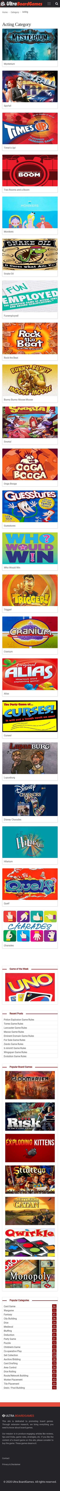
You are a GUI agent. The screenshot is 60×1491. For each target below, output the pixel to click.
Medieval (8, 1326)
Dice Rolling (10, 1371)
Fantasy (8, 1314)
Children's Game (12, 1347)
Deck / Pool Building (14, 1387)
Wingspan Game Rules (15, 1052)
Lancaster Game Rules (15, 1027)
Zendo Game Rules (13, 1044)
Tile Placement (11, 1383)
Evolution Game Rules (15, 1056)
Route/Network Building (16, 1375)
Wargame (9, 1310)
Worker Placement (13, 1379)
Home (5, 12)
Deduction (9, 1335)
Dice (6, 1322)
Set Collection (11, 1355)
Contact (5, 1458)
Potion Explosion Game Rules (19, 1019)
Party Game (10, 1339)
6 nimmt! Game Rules (15, 1048)
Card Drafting (11, 1363)
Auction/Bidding (12, 1359)
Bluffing (8, 1330)
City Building (10, 1318)
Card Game (9, 1306)
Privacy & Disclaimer (11, 1464)
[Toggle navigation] (49, 4)
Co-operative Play (13, 1351)
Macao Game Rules (14, 1031)
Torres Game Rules (13, 1023)
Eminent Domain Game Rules (19, 1036)
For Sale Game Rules (14, 1040)
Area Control (10, 1367)
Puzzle (7, 1343)
